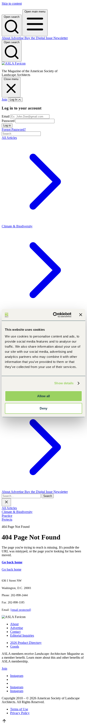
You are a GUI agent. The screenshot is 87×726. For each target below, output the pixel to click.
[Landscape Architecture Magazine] (14, 63)
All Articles (9, 508)
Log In (14, 99)
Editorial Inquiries (22, 635)
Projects (7, 519)
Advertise (17, 38)
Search (47, 496)
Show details (63, 383)
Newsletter (60, 38)
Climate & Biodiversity (17, 512)
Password (8, 121)
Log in (7, 125)
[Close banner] (80, 314)
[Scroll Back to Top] (4, 722)
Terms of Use (19, 709)
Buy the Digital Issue (38, 38)
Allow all (43, 396)
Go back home (11, 569)
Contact (15, 631)
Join (4, 99)
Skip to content (12, 3)
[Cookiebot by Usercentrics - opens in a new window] (53, 315)
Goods (14, 646)
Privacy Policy (20, 713)
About (6, 38)
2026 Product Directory (26, 642)
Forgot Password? (14, 129)
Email (6, 116)
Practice (7, 515)
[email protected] (21, 609)
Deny (43, 408)
